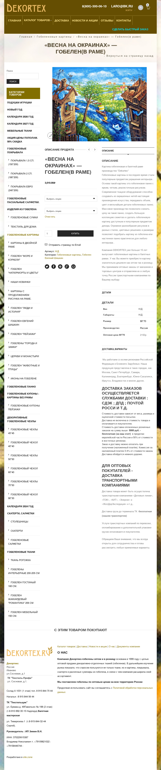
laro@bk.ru (122, 6)
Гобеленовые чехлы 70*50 (23, 483)
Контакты (123, 20)
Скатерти (17, 530)
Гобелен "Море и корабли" (20, 257)
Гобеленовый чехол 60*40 (23, 470)
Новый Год (14, 109)
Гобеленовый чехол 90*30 (23, 496)
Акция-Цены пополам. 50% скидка (22, 139)
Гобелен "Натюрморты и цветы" (23, 270)
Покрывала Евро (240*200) (20, 188)
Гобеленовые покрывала (16, 150)
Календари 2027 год (20, 123)
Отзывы (107, 20)
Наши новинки (20, 281)
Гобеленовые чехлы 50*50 (23, 457)
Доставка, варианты (114, 349)
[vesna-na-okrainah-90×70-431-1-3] (99, 103)
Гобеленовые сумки (24, 217)
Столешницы (19, 521)
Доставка (62, 20)
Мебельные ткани (19, 130)
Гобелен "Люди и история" (20, 309)
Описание (108, 150)
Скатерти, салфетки (20, 513)
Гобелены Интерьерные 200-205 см (24, 571)
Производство (53, 206)
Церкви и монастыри (25, 356)
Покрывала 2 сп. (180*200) (20, 175)
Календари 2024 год (20, 506)
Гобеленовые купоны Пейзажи (24, 407)
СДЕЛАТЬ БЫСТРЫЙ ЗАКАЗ (130, 29)
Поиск (10, 70)
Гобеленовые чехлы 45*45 (23, 431)
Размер (49, 194)
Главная (14, 20)
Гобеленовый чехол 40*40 (23, 444)
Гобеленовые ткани (21, 552)
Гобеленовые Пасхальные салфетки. (23, 200)
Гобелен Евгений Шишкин (20, 322)
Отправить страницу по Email (65, 244)
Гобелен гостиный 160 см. (22, 584)
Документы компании (128, 646)
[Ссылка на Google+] (67, 266)
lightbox (50, 135)
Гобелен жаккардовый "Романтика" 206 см (20, 599)
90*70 (143, 321)
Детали (106, 292)
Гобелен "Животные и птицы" (24, 367)
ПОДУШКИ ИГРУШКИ (19, 102)
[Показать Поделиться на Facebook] (53, 266)
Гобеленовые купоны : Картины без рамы (23, 395)
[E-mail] (73, 266)
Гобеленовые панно (21, 386)
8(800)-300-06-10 (94, 6)
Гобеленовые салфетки (18, 541)
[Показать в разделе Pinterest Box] (60, 266)
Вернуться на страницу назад (130, 56)
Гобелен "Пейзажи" (23, 333)
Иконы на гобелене (24, 378)
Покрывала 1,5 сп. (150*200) (21, 162)
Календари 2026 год (20, 116)
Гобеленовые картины (54, 36)
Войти (129, 10)
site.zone (27, 757)
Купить (75, 233)
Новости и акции (98, 646)
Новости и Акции (85, 20)
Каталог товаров (37, 20)
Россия (144, 328)
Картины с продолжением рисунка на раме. (19, 294)
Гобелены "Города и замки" (22, 344)
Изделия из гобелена (22, 209)
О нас (112, 646)
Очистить (50, 216)
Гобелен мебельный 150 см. (23, 613)
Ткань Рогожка (21, 560)
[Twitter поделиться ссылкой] (47, 266)
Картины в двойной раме (22, 244)
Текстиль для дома (23, 226)
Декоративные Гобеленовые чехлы (21, 419)
